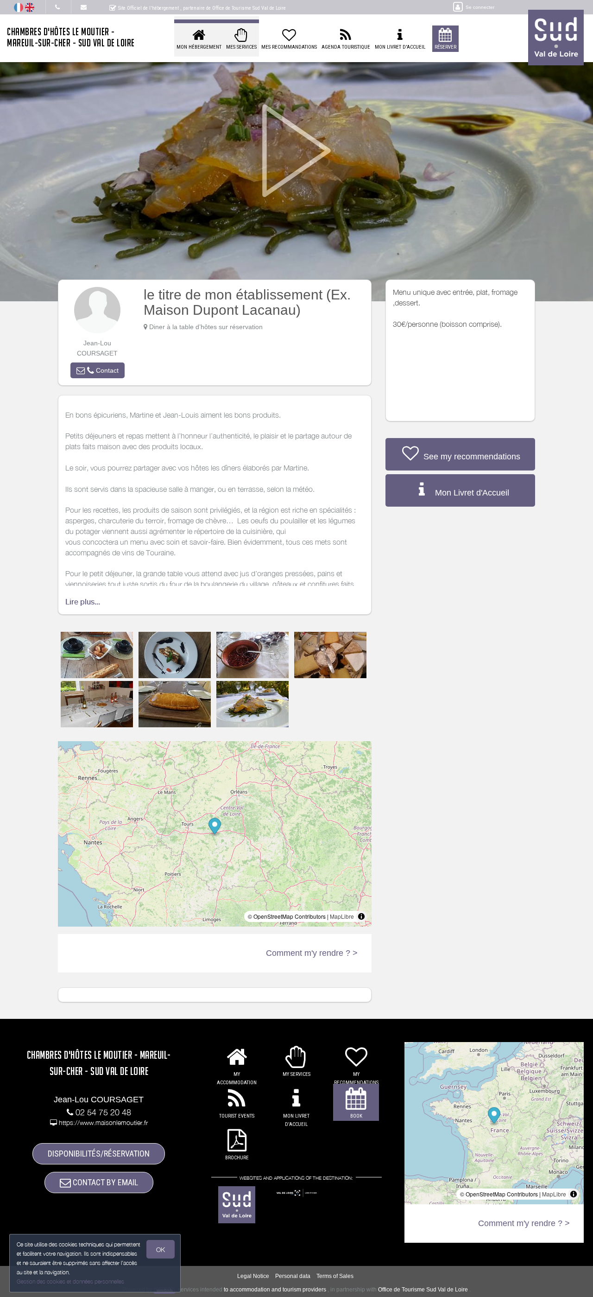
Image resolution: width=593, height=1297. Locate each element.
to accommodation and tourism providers (275, 1289)
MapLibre (342, 916)
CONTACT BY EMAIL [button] (104, 1182)
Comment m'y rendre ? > (312, 953)
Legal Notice (253, 1276)
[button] (97, 370)
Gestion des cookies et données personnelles (70, 1281)
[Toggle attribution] (361, 916)
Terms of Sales (334, 1276)
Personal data (292, 1276)
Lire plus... (82, 602)
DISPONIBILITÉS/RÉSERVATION (99, 1153)
